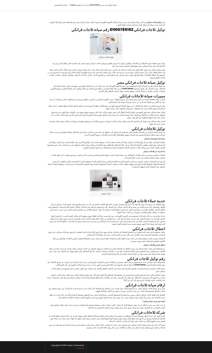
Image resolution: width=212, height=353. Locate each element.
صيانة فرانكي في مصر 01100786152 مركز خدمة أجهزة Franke (93, 5)
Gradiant (80, 348)
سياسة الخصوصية (60, 5)
